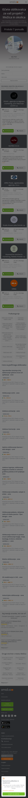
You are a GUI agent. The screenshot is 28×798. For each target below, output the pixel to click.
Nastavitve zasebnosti (8, 790)
